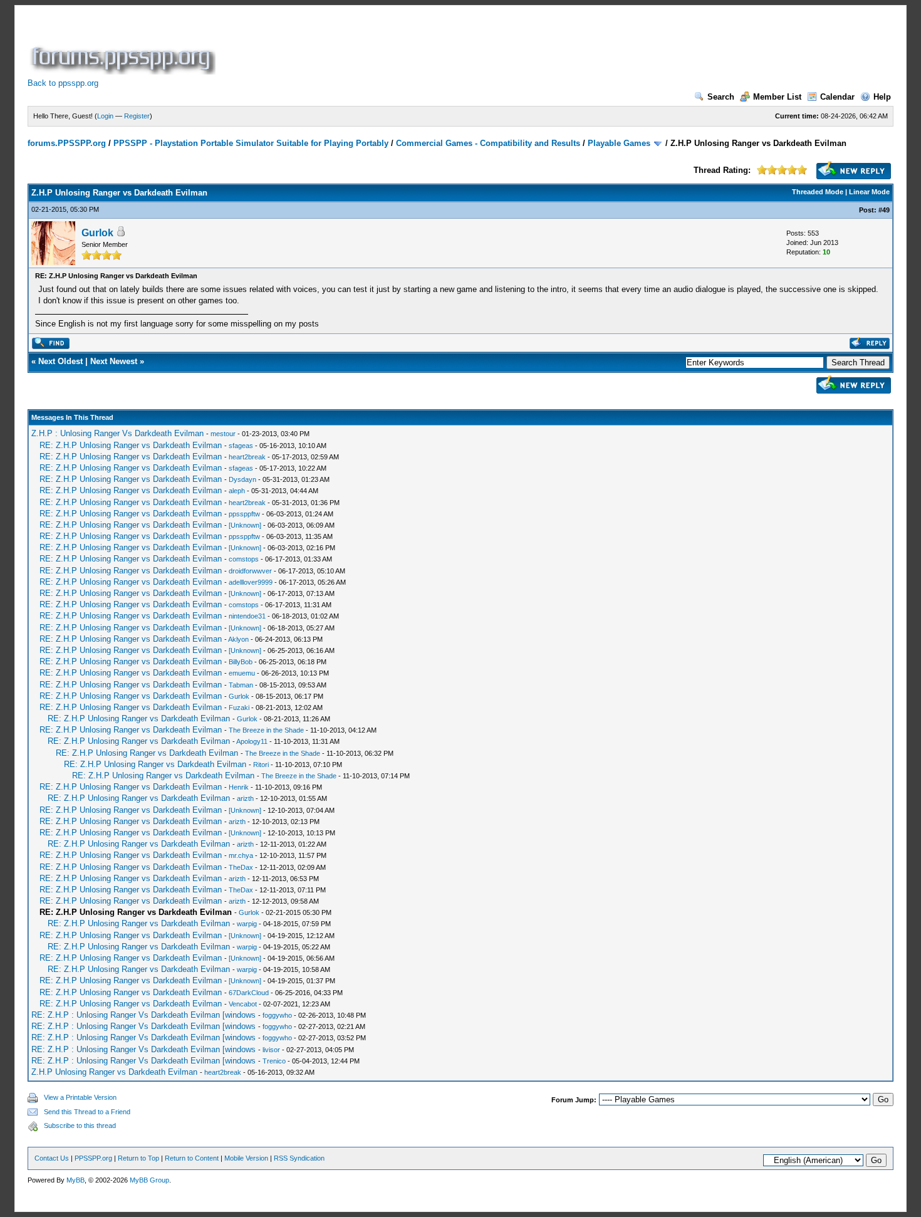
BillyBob (240, 662)
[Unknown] (245, 525)
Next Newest (113, 361)
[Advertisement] (446, 46)
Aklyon (238, 639)
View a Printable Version (80, 1097)
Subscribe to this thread (80, 1125)
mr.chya (241, 855)
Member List (777, 97)
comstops (244, 559)
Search (720, 97)
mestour (223, 433)
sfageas (241, 445)
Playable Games (619, 143)
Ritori (261, 764)
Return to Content (192, 1158)
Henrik (239, 787)
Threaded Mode (817, 192)
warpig (247, 923)
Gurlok (97, 232)
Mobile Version (246, 1158)
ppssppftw (244, 514)
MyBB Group (149, 1180)
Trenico (274, 1061)
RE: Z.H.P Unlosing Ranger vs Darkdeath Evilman (130, 445)
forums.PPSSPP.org (67, 143)
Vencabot (243, 1004)
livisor (271, 1049)
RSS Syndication (299, 1158)
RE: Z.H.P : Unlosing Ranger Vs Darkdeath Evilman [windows (143, 1015)
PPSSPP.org (93, 1158)
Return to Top (138, 1158)
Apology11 (252, 741)
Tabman (241, 685)
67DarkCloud (249, 992)
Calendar (837, 97)
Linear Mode (869, 192)
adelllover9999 (251, 582)
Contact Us (51, 1158)
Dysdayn (242, 479)
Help (882, 97)
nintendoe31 (247, 616)
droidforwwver (250, 571)
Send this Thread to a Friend (87, 1111)
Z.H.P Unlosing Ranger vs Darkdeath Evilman (114, 1072)
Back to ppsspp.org (63, 83)
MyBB (75, 1180)
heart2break (247, 457)
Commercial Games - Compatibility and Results (488, 143)
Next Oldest (60, 361)
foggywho (277, 1015)
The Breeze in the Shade (266, 730)
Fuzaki (239, 707)
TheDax (241, 867)
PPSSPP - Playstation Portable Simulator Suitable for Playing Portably (250, 143)
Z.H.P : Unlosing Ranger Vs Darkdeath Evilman (117, 433)
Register (137, 116)
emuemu (242, 673)
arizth (245, 798)
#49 (884, 210)
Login (105, 116)
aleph (237, 490)
